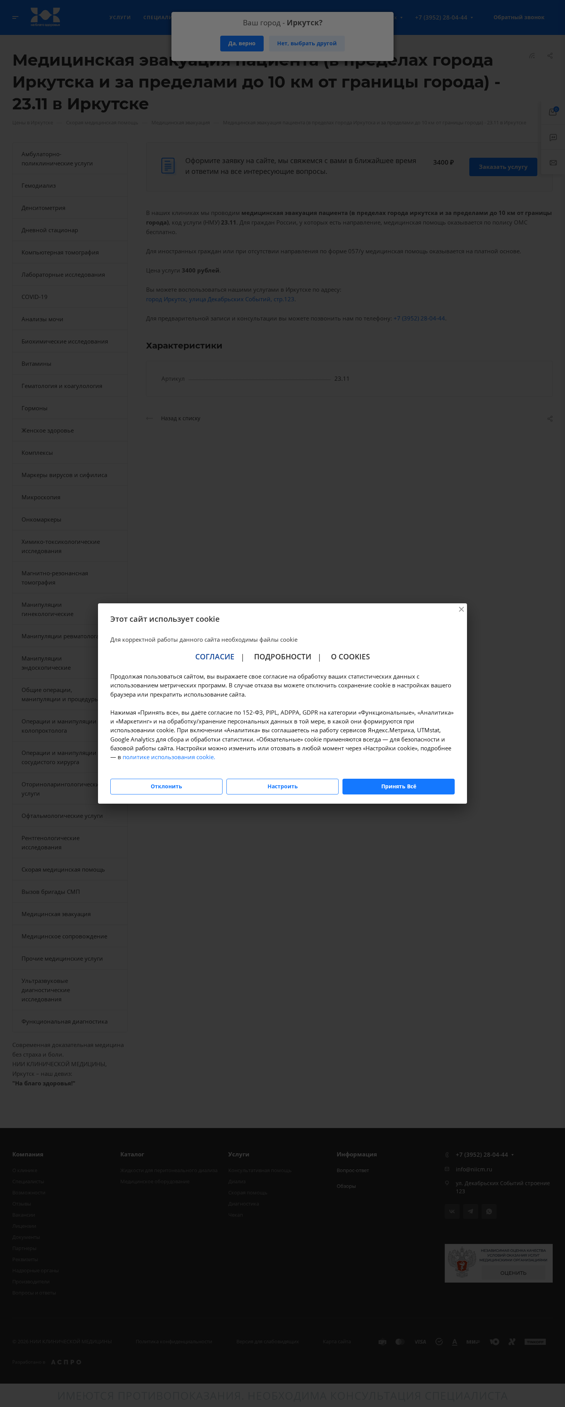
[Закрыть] (461, 609)
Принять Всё (398, 786)
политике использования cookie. (169, 757)
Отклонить (166, 786)
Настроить (283, 786)
